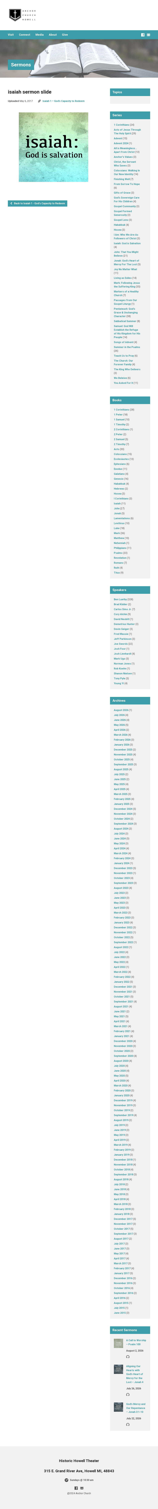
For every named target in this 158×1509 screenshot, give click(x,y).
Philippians (120, 548)
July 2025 (119, 774)
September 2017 (123, 1233)
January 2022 (121, 981)
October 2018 (122, 1169)
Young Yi (119, 683)
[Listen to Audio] (127, 1356)
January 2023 (121, 922)
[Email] (148, 34)
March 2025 (120, 794)
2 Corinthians (121, 429)
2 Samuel (119, 439)
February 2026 (122, 739)
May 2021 (119, 1016)
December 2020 (123, 1041)
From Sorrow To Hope (127, 184)
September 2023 (123, 883)
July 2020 (119, 1065)
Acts (116, 449)
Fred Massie (121, 634)
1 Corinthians (121, 124)
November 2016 (123, 1283)
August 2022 (121, 947)
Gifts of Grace (122, 192)
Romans (118, 562)
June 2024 (120, 838)
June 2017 (120, 1248)
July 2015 (119, 1307)
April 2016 (119, 1298)
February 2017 (122, 1268)
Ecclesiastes (121, 459)
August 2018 (121, 1179)
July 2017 (119, 1243)
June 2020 (120, 1070)
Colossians (120, 454)
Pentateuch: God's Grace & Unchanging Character (126, 312)
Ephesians (120, 464)
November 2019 (123, 1105)
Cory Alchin (120, 614)
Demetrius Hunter (124, 624)
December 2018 (123, 1159)
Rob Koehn (120, 668)
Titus (117, 572)
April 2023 (119, 907)
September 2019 (123, 1115)
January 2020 (121, 1095)
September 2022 (123, 942)
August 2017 (121, 1238)
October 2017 (122, 1228)
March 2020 (120, 1085)
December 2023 (123, 868)
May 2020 (119, 1075)
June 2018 (120, 1189)
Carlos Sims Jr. (122, 609)
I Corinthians (121, 498)
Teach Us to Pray (124, 355)
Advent (118, 138)
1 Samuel (119, 419)
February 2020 (122, 1090)
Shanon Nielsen (123, 673)
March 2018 (120, 1204)
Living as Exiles (123, 278)
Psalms (118, 552)
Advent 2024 (121, 143)
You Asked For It (123, 382)
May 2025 (119, 784)
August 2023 (121, 888)
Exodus (118, 468)
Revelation (120, 557)
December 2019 (123, 1100)
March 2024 (120, 853)
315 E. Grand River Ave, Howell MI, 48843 (79, 1471)
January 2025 (121, 804)
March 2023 (120, 912)
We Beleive (120, 378)
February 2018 (122, 1209)
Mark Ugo (119, 658)
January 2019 (121, 1154)
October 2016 (122, 1288)
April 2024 (119, 848)
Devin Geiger (121, 629)
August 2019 (121, 1120)
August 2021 (121, 1006)
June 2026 (120, 720)
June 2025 (120, 779)
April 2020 (119, 1080)
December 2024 (123, 808)
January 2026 (121, 744)
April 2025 (119, 789)
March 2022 (120, 971)
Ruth (116, 567)
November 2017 (123, 1223)
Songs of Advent (123, 342)
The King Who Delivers (127, 369)
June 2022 (120, 957)
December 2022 (123, 927)
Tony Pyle (119, 678)
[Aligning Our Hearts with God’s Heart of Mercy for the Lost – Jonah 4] (118, 1371)
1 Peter (118, 414)
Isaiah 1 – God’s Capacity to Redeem (64, 101)
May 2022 (119, 962)
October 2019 (122, 1110)
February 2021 (122, 1031)
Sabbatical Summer (125, 321)
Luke (117, 528)
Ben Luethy (120, 599)
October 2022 (122, 937)
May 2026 (119, 724)
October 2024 (122, 818)
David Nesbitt (121, 619)
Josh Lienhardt (122, 653)
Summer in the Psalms (127, 347)
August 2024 (121, 828)
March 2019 (120, 1144)
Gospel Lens (121, 219)
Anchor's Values (123, 156)
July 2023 (119, 892)
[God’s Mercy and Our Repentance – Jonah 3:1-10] (118, 1409)
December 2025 (123, 749)
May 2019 (119, 1135)
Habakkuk (119, 224)
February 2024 (122, 858)
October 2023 (122, 878)
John (117, 508)
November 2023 (123, 873)
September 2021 (123, 1001)
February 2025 (122, 799)
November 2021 (123, 991)
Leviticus (119, 523)
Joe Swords (121, 643)
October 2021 (122, 996)
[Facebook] (142, 34)
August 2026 (121, 710)
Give (65, 34)
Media (39, 34)
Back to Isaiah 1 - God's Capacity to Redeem (39, 203)
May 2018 (119, 1194)
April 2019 (119, 1139)
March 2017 (120, 1263)
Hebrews (119, 488)
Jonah (117, 513)
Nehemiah (120, 543)
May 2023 (119, 902)
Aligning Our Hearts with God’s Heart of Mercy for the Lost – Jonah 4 (134, 1374)
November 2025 (123, 754)
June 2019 (120, 1130)
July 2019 (119, 1125)
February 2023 (122, 917)
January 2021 (121, 1036)
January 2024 (121, 863)
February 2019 (122, 1149)
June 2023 (120, 897)
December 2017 (123, 1219)
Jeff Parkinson (122, 638)
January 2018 (121, 1214)
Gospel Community (125, 206)
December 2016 (123, 1278)
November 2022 (123, 932)
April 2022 (119, 967)
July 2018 (119, 1184)
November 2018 (123, 1164)
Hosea (117, 229)
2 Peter (118, 434)
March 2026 (120, 734)
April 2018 (119, 1199)
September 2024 (123, 823)
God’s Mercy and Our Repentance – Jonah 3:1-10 (135, 1408)
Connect (24, 34)
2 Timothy (119, 444)
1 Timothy (119, 424)
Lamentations (122, 518)
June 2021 (120, 1011)
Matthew (119, 538)
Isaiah (117, 503)
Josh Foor (120, 648)
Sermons (21, 65)
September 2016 (123, 1293)
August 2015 (121, 1303)
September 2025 (123, 764)
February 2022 (122, 976)
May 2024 (119, 843)
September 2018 (123, 1174)
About (53, 34)
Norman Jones (122, 663)
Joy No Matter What (125, 269)
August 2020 (121, 1060)
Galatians (119, 473)
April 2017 (119, 1258)
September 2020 (123, 1055)
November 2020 (123, 1046)
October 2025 (122, 759)
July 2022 (119, 952)
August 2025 (121, 769)
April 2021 (119, 1021)
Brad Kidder (120, 604)
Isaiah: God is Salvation (127, 243)
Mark (117, 533)
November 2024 (123, 813)
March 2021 (120, 1026)
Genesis (118, 478)
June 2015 (120, 1312)
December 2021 (123, 986)
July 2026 (119, 715)
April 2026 (119, 729)
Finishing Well (122, 179)
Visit (11, 34)
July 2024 (119, 833)
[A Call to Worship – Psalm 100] (118, 1345)
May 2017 (119, 1253)
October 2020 (122, 1051)
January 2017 (121, 1273)
